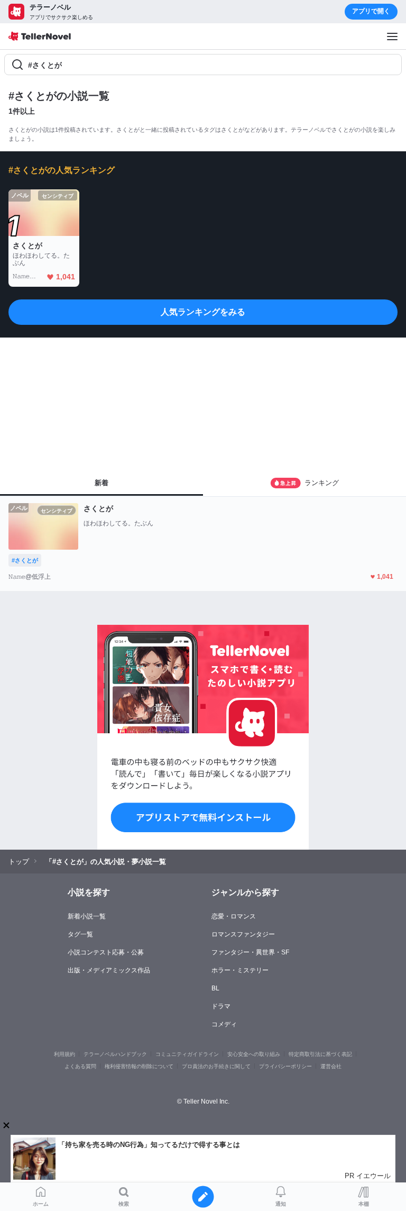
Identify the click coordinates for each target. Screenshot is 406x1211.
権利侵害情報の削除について (139, 1066)
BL (215, 988)
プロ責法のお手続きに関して (216, 1066)
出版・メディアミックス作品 (109, 970)
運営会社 (331, 1066)
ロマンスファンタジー (243, 934)
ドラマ (220, 1006)
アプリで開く (371, 11)
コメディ (224, 1024)
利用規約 (64, 1054)
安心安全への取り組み (253, 1054)
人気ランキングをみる (203, 311)
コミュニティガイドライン (187, 1054)
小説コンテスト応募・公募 (106, 952)
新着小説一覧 (87, 916)
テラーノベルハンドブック (115, 1054)
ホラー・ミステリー (240, 970)
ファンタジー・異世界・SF (250, 952)
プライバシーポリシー (285, 1066)
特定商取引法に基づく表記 (320, 1054)
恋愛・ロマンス (233, 916)
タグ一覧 (80, 934)
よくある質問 (80, 1066)
